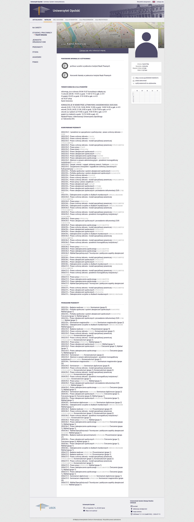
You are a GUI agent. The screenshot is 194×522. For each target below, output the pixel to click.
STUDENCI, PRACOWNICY (42, 33)
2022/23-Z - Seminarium (70, 355)
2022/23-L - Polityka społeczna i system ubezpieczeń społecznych (85, 171)
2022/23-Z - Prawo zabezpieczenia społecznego (79, 156)
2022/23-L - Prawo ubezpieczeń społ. (74, 184)
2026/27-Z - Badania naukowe (72, 452)
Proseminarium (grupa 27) (102, 409)
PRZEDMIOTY (37, 47)
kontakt (135, 506)
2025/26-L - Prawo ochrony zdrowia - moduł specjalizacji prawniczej (86, 257)
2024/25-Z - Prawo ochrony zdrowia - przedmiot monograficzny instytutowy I (89, 214)
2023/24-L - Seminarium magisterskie (75, 361)
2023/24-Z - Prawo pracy (70, 201)
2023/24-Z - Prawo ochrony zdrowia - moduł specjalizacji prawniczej (86, 197)
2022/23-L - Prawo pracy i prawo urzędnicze (77, 182)
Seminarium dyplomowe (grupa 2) (109, 392)
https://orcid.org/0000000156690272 (146, 78)
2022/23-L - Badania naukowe (72, 307)
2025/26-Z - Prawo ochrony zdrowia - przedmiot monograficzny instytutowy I (89, 242)
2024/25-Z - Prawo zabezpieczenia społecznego (79, 225)
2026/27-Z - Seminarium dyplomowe (74, 476)
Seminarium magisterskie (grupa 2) (111, 323)
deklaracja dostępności (140, 509)
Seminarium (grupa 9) (99, 307)
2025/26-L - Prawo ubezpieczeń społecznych (77, 260)
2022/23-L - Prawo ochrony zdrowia (74, 175)
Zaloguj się (83, 50)
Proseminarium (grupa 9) (100, 329)
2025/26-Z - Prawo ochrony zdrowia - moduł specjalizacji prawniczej (86, 236)
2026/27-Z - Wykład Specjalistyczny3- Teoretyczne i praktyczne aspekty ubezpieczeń (92, 283)
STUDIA (35, 52)
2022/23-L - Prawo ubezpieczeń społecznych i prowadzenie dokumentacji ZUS (90, 190)
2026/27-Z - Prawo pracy (70, 277)
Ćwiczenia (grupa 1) (68, 316)
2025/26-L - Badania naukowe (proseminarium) (78, 435)
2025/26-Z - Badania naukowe (72, 409)
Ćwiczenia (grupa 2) (68, 396)
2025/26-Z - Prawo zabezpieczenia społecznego (79, 249)
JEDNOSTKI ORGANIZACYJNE (39, 41)
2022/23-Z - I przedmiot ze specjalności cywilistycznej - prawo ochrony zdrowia (90, 132)
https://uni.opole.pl (91, 511)
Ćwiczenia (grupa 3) (84, 396)
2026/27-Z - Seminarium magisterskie (75, 478)
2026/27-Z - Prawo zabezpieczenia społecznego (79, 279)
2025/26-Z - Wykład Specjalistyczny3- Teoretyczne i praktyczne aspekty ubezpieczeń (92, 253)
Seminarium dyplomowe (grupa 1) (109, 476)
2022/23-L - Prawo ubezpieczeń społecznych (77, 186)
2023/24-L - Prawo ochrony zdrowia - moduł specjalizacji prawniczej (86, 203)
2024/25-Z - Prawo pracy (70, 219)
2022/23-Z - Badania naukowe (72, 329)
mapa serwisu (137, 511)
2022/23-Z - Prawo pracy (70, 147)
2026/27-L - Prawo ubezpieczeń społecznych (77, 290)
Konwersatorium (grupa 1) (104, 331)
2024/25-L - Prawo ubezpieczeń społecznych (77, 229)
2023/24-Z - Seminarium (70, 366)
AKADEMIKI (36, 57)
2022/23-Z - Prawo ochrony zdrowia (74, 136)
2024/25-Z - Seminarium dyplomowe (74, 392)
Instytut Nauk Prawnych (101, 66)
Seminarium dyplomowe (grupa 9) (96, 366)
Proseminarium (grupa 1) (102, 452)
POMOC (35, 62)
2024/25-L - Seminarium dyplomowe (74, 402)
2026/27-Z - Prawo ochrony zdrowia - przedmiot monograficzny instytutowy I (89, 273)
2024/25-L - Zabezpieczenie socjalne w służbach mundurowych (84, 234)
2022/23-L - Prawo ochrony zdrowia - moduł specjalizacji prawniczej (86, 180)
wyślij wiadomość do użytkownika (145, 83)
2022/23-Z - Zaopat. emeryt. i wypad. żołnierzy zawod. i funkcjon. (85, 164)
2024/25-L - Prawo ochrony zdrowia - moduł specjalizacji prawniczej (86, 227)
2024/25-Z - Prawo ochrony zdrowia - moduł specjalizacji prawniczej (86, 208)
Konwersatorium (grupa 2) (94, 355)
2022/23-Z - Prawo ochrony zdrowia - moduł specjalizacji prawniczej (86, 141)
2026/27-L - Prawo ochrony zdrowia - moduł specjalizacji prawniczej (86, 288)
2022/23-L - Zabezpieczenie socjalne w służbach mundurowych (84, 195)
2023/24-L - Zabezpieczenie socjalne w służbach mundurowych (84, 206)
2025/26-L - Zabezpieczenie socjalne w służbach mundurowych (84, 264)
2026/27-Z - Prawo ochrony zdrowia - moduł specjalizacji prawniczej (86, 266)
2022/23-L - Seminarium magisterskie (75, 323)
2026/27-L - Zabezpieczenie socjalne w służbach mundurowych (84, 294)
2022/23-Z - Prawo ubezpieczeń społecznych (77, 152)
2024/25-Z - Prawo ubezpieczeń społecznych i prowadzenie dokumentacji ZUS (90, 221)
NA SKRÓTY (36, 28)
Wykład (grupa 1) (67, 312)
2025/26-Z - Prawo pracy (70, 247)
